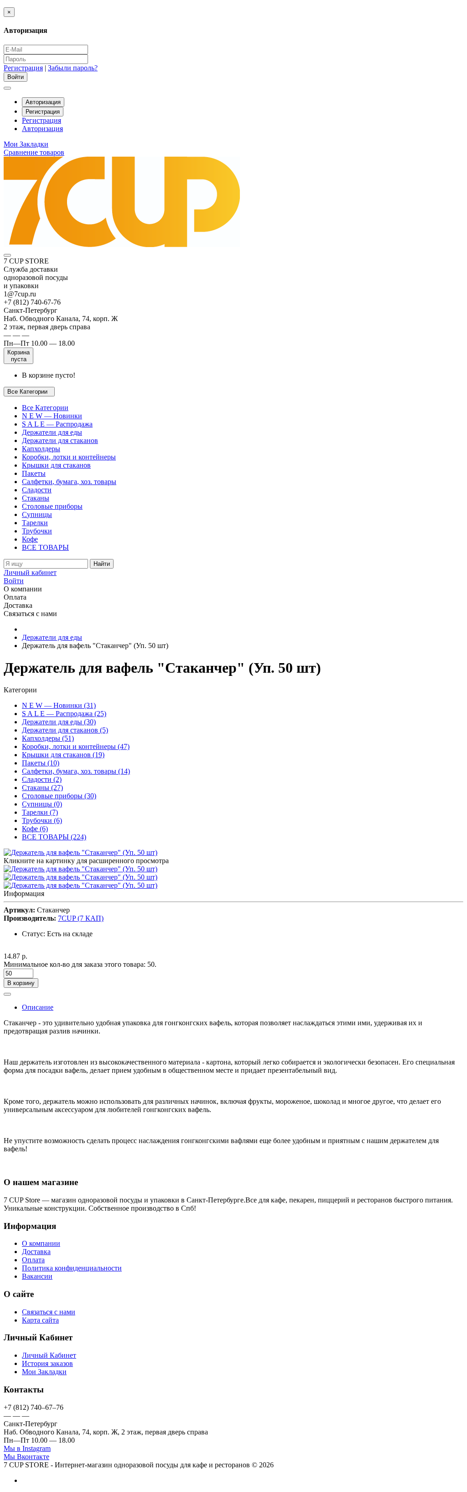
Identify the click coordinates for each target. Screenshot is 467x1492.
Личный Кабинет (49, 1355)
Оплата (33, 1260)
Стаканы (35, 498)
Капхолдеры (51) (48, 738)
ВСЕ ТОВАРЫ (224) (54, 837)
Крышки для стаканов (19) (63, 755)
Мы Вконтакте (26, 1456)
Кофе (30, 539)
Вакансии (37, 1276)
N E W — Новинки (52, 416)
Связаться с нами (48, 1312)
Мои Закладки (44, 1372)
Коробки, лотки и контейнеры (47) (76, 746)
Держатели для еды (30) (59, 722)
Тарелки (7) (40, 812)
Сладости (37, 490)
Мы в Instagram (27, 1448)
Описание (37, 1007)
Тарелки (35, 523)
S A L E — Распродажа (57, 424)
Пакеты (34, 473)
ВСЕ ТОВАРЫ (45, 547)
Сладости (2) (42, 779)
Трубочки (37, 531)
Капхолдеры (41, 449)
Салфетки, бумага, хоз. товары (69, 481)
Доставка (36, 1251)
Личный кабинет (30, 572)
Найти (101, 563)
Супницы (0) (42, 804)
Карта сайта (40, 1320)
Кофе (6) (35, 829)
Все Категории (45, 407)
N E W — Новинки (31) (59, 705)
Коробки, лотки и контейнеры (69, 457)
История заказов (47, 1363)
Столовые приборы (52, 506)
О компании (41, 1243)
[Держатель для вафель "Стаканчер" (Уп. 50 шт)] (80, 852)
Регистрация (23, 68)
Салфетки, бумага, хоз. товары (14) (76, 771)
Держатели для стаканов (60, 440)
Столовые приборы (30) (59, 796)
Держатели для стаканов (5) (65, 730)
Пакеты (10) (40, 763)
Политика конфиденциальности (72, 1268)
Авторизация (43, 102)
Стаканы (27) (42, 787)
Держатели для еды (52, 432)
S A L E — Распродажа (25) (64, 713)
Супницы (37, 514)
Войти (14, 581)
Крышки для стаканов (56, 465)
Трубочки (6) (42, 820)
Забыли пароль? (73, 68)
